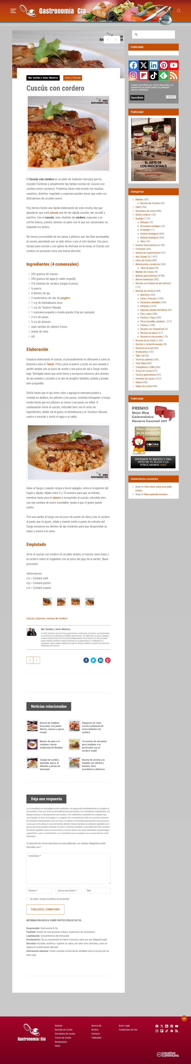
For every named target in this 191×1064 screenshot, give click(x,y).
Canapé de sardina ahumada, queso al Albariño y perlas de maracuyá (50, 764)
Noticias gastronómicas (146, 275)
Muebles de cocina (144, 271)
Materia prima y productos (147, 264)
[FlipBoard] (161, 1030)
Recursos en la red (144, 348)
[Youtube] (176, 1026)
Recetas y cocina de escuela (148, 344)
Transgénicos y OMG (145, 367)
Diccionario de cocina (145, 211)
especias (40, 618)
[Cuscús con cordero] (47, 602)
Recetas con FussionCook (152, 329)
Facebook (133, 65)
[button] (13, 10)
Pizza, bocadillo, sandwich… (153, 321)
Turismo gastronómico (145, 374)
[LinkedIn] (166, 1026)
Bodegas (144, 222)
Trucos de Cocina (143, 370)
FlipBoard (143, 75)
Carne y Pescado (73, 77)
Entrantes (144, 306)
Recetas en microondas (151, 336)
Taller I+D (139, 355)
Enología (139, 218)
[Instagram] (156, 1030)
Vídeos (138, 382)
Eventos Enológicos (149, 233)
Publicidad (96, 1037)
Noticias (58, 1025)
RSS (174, 75)
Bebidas (139, 199)
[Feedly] (171, 1030)
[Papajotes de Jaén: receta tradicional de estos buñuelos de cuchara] (75, 726)
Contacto (95, 1033)
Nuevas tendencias (144, 279)
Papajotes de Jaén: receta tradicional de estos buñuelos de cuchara (92, 727)
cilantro (56, 497)
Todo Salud (140, 363)
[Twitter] (161, 1026)
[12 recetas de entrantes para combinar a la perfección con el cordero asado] (75, 744)
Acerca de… (97, 1025)
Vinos (142, 241)
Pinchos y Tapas (147, 317)
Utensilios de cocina (144, 378)
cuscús (30, 618)
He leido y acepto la (49, 899)
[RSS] (176, 1030)
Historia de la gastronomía (147, 252)
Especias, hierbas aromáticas (153, 310)
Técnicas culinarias (144, 359)
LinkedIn (153, 65)
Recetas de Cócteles (150, 203)
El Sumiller (145, 229)
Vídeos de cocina (143, 386)
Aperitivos (145, 294)
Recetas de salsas (148, 332)
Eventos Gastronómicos (146, 245)
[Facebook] (156, 1026)
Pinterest (164, 65)
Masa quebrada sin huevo (156, 494)
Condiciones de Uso (128, 1029)
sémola (54, 212)
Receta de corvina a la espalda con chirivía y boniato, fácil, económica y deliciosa (93, 764)
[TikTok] (166, 1030)
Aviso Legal (124, 1025)
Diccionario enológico (150, 226)
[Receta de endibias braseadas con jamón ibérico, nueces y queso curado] (33, 726)
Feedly (164, 75)
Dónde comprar (142, 214)
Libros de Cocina (143, 260)
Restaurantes (141, 351)
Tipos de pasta (147, 268)
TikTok (153, 75)
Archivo (94, 1029)
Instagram (133, 75)
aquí (34, 955)
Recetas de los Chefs (145, 340)
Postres (144, 325)
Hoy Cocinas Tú (142, 256)
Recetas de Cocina (144, 290)
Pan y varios (146, 313)
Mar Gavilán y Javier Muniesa (43, 77)
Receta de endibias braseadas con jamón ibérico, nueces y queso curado (52, 727)
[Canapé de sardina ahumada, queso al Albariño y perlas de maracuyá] (33, 763)
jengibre (65, 298)
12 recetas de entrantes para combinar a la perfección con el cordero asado (94, 746)
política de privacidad (59, 899)
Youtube (174, 65)
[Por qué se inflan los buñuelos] (116, 39)
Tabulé (50, 364)
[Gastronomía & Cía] (53, 11)
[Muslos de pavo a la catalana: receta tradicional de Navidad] (33, 744)
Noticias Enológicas (149, 237)
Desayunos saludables (150, 302)
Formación (140, 248)
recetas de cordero (56, 618)
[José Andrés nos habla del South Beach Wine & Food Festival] (108, 39)
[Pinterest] (171, 1026)
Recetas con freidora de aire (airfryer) (153, 283)
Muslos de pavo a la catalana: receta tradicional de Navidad (51, 744)
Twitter (143, 65)
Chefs (138, 207)
